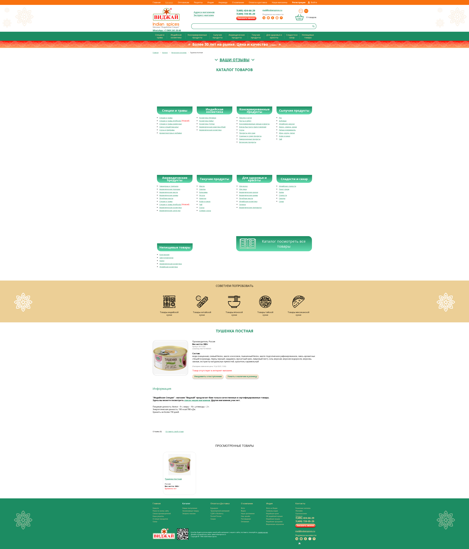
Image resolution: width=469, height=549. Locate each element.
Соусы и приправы (167, 130)
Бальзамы (203, 192)
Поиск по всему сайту (161, 511)
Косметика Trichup (207, 124)
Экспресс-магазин (204, 15)
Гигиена (242, 204)
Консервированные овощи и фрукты (254, 124)
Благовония (164, 254)
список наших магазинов (197, 400)
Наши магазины (279, 2)
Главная (156, 2)
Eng (306, 11)
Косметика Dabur (206, 121)
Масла (202, 186)
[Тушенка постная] (179, 464)
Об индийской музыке (274, 516)
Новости (156, 508)
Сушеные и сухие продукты (250, 136)
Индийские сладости (287, 186)
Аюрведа (223, 2)
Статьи (155, 521)
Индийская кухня (272, 513)
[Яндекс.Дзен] (277, 17)
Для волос (243, 186)
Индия (210, 2)
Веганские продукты (247, 142)
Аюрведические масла (168, 192)
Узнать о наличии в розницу (242, 376)
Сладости (283, 195)
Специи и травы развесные (170, 124)
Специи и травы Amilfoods (170, 121)
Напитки (202, 198)
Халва (281, 192)
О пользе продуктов (160, 519)
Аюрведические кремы (168, 195)
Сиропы (202, 189)
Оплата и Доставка (219, 503)
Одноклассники (301, 513)
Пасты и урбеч (245, 121)
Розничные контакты (302, 508)
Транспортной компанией (219, 511)
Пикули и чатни (245, 118)
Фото (243, 508)
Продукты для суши (247, 133)
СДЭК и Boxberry (216, 513)
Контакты (300, 503)
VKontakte (299, 511)
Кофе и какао (284, 136)
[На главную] (166, 20)
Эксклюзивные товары (190, 511)
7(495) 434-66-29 (245, 10)
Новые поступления (189, 508)
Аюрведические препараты (250, 207)
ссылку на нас (263, 532)
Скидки (213, 519)
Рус (300, 11)
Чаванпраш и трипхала (168, 186)
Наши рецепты (158, 516)
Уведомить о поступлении (208, 376)
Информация (162, 389)
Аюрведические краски (248, 192)
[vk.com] (263, 17)
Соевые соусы (205, 210)
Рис (280, 118)
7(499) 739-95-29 (245, 13)
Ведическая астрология (275, 524)
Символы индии (272, 511)
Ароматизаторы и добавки (170, 133)
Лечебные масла (166, 198)
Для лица (243, 189)
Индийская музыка (273, 519)
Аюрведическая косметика (210, 130)
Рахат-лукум (284, 189)
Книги (162, 261)
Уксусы (202, 195)
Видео (243, 511)
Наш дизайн (245, 516)
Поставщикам (246, 519)
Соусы (241, 130)
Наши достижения (248, 513)
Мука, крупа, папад (287, 133)
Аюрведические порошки (169, 189)
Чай (280, 139)
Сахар (281, 201)
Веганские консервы (179, 53)
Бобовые (283, 121)
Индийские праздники (274, 521)
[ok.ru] (272, 17)
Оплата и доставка (258, 2)
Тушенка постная (173, 479)
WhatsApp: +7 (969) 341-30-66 (167, 30)
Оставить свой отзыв (174, 431)
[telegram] (268, 17)
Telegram (299, 516)
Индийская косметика (248, 201)
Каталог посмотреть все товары (284, 244)
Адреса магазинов (204, 12)
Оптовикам (183, 2)
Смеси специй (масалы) (169, 127)
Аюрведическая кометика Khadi (212, 127)
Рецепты (198, 2)
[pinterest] (281, 17)
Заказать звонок (246, 18)
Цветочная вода (166, 258)
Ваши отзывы (235, 59)
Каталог (169, 2)
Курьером (214, 508)
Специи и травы (165, 118)
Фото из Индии (271, 508)
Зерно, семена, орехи (288, 127)
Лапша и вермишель (287, 130)
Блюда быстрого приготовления (252, 127)
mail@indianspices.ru (272, 10)
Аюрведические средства (169, 210)
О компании (238, 2)
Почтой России (215, 516)
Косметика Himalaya (207, 118)
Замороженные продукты (249, 139)
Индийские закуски (287, 124)
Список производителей (162, 513)
